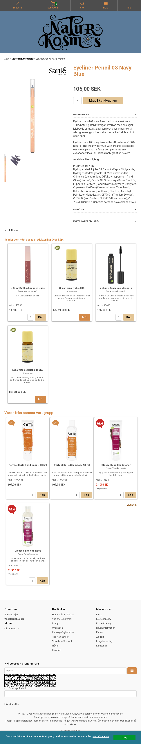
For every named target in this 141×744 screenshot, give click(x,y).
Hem (6, 58)
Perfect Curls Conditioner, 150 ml (28, 465)
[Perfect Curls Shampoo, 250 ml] (55, 422)
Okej (124, 737)
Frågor (55, 645)
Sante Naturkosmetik (23, 58)
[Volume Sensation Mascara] (115, 264)
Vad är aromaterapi (62, 619)
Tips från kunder (60, 637)
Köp (40, 317)
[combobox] (12, 628)
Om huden (57, 628)
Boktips (56, 623)
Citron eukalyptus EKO (71, 288)
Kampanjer (101, 645)
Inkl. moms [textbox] (10, 628)
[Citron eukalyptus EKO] (57, 247)
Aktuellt (100, 637)
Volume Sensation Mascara (116, 288)
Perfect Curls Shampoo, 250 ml (72, 465)
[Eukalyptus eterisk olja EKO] (13, 329)
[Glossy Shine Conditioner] (100, 423)
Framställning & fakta (63, 614)
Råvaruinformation (105, 628)
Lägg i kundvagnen (103, 100)
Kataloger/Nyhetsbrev (63, 632)
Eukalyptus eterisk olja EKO (27, 369)
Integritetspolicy (104, 641)
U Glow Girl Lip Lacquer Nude (28, 288)
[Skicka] (132, 670)
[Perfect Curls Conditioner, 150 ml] (11, 422)
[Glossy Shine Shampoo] (12, 508)
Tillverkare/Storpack (62, 641)
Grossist (56, 650)
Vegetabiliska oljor (14, 619)
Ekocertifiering (103, 623)
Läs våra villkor (11, 704)
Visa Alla (132, 504)
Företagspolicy (103, 619)
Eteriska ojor (11, 614)
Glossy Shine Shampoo (28, 550)
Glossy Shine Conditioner (116, 465)
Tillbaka (13, 230)
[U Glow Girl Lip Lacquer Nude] (27, 264)
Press (99, 614)
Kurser (99, 632)
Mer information (101, 736)
